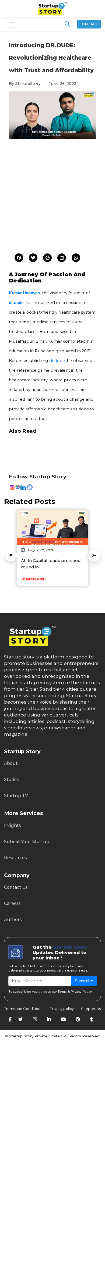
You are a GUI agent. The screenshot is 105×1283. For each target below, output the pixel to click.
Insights (12, 825)
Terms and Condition (22, 1008)
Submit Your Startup (26, 841)
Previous (11, 555)
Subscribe (84, 981)
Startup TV (16, 795)
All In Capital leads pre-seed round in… (51, 563)
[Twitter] (19, 258)
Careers (12, 903)
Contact (88, 24)
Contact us (15, 887)
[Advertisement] (52, 197)
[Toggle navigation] (11, 25)
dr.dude (57, 360)
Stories (11, 779)
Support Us (88, 1008)
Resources (15, 857)
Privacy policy (62, 1008)
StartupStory (28, 83)
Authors (13, 919)
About (11, 763)
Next (94, 555)
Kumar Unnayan (24, 293)
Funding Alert (33, 579)
